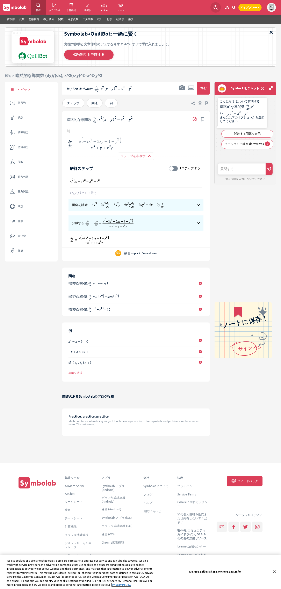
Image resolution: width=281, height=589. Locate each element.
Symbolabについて (155, 485)
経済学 (22, 235)
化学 (20, 221)
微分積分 (23, 147)
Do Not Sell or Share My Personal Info (215, 571)
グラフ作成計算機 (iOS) (117, 526)
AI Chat (70, 493)
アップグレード (250, 7)
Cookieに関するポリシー (192, 504)
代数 (20, 117)
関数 (20, 161)
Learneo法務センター (191, 546)
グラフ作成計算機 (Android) (113, 499)
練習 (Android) (111, 509)
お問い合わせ (152, 511)
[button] (182, 90)
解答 (8, 76)
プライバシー (186, 485)
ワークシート (73, 501)
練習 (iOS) (108, 534)
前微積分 (23, 132)
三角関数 (23, 191)
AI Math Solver (74, 485)
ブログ (147, 494)
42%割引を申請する (89, 54)
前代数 (22, 102)
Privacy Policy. (121, 584)
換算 (20, 250)
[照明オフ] (233, 7)
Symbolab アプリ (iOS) (117, 517)
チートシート (73, 518)
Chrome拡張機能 (113, 542)
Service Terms (186, 494)
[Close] (274, 571)
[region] (140, 572)
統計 (20, 206)
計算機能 (71, 526)
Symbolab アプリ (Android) (113, 487)
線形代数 (23, 176)
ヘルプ (147, 502)
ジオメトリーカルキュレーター (78, 544)
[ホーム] (37, 488)
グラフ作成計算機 (76, 534)
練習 (68, 509)
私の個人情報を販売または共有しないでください (192, 518)
